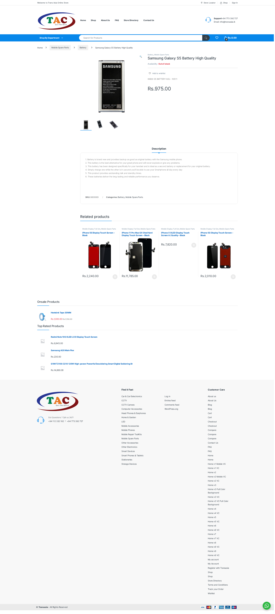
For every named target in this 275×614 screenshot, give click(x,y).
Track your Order (216, 589)
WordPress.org (171, 409)
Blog (210, 405)
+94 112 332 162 (56, 421)
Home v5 (212, 517)
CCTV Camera (127, 405)
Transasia (43, 607)
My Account (213, 563)
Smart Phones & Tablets (132, 455)
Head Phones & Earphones (133, 413)
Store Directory (131, 20)
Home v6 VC (213, 530)
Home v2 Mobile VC (217, 476)
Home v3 (212, 485)
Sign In (235, 3)
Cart (210, 413)
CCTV (124, 400)
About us (212, 396)
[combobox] (140, 38)
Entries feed (170, 400)
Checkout (212, 421)
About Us (105, 20)
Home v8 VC (213, 547)
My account (213, 559)
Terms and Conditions (218, 585)
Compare (212, 430)
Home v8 (212, 542)
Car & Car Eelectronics (131, 396)
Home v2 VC (213, 481)
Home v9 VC (213, 555)
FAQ (117, 20)
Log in (167, 396)
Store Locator (210, 3)
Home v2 (212, 472)
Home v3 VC (213, 497)
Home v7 (212, 534)
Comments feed (172, 405)
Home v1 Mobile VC (217, 464)
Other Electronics (129, 447)
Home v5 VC (213, 521)
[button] (141, 56)
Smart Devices (128, 451)
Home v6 (212, 525)
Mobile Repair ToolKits (131, 434)
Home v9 (212, 551)
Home (83, 20)
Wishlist (211, 593)
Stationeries (126, 459)
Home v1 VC (213, 468)
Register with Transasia (218, 568)
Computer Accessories (131, 409)
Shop (225, 3)
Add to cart (115, 276)
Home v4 (212, 509)
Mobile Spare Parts (60, 47)
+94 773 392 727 (75, 421)
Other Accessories (129, 443)
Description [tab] (159, 148)
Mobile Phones (128, 430)
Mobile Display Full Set (91, 229)
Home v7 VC (213, 538)
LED (123, 421)
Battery (83, 47)
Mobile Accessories (130, 426)
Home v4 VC (213, 513)
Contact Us (148, 20)
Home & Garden (128, 417)
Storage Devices (129, 464)
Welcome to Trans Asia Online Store (52, 3)
